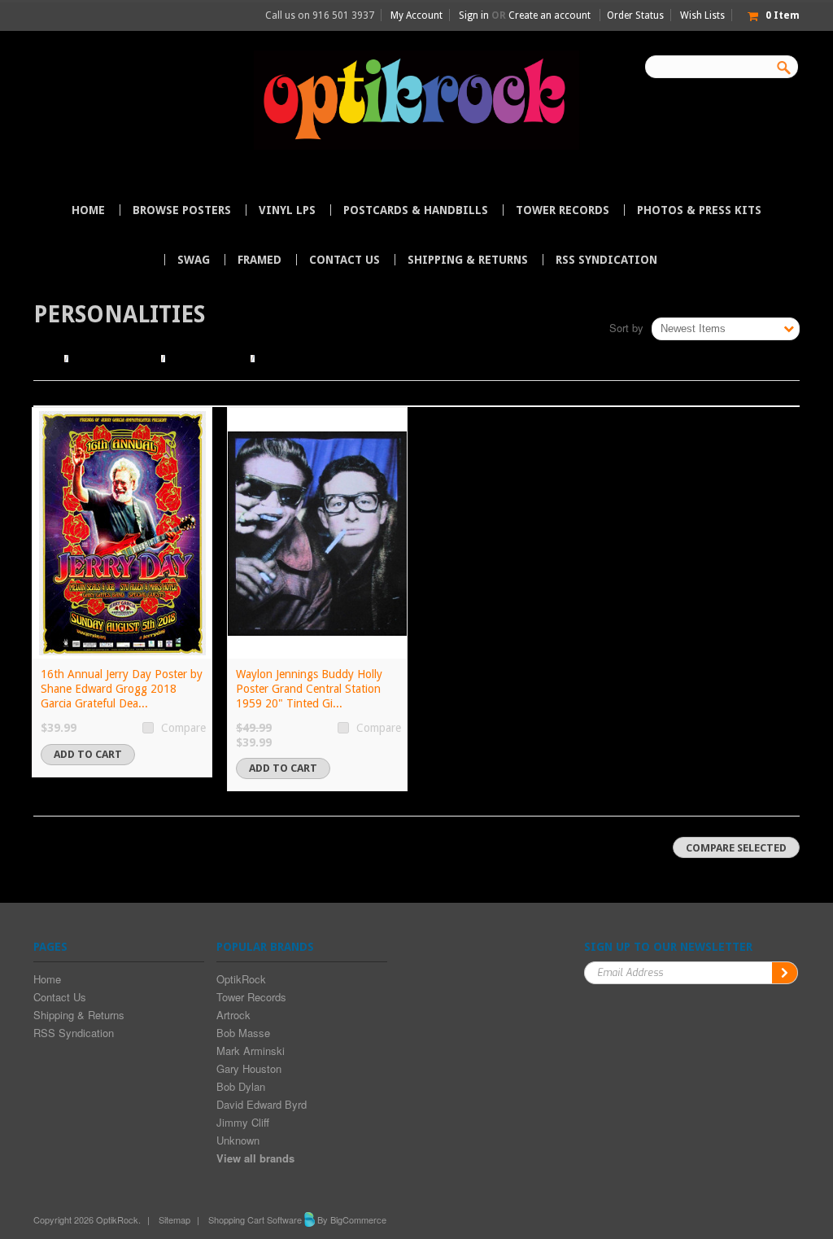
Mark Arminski (250, 1050)
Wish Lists (702, 15)
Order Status (635, 15)
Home (46, 358)
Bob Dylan (240, 1086)
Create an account (549, 15)
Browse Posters (182, 210)
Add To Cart (88, 754)
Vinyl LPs (287, 210)
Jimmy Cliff (242, 1122)
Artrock (233, 1014)
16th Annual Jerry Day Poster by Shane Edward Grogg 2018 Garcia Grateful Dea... (122, 689)
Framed (259, 259)
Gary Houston (248, 1068)
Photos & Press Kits (699, 210)
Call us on (319, 15)
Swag (193, 259)
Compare (183, 727)
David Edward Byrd (261, 1104)
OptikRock (241, 979)
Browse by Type (207, 358)
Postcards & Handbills (415, 210)
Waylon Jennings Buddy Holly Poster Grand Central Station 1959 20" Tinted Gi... (309, 689)
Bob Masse (243, 1032)
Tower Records (562, 210)
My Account (416, 15)
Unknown (237, 1140)
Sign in (474, 15)
